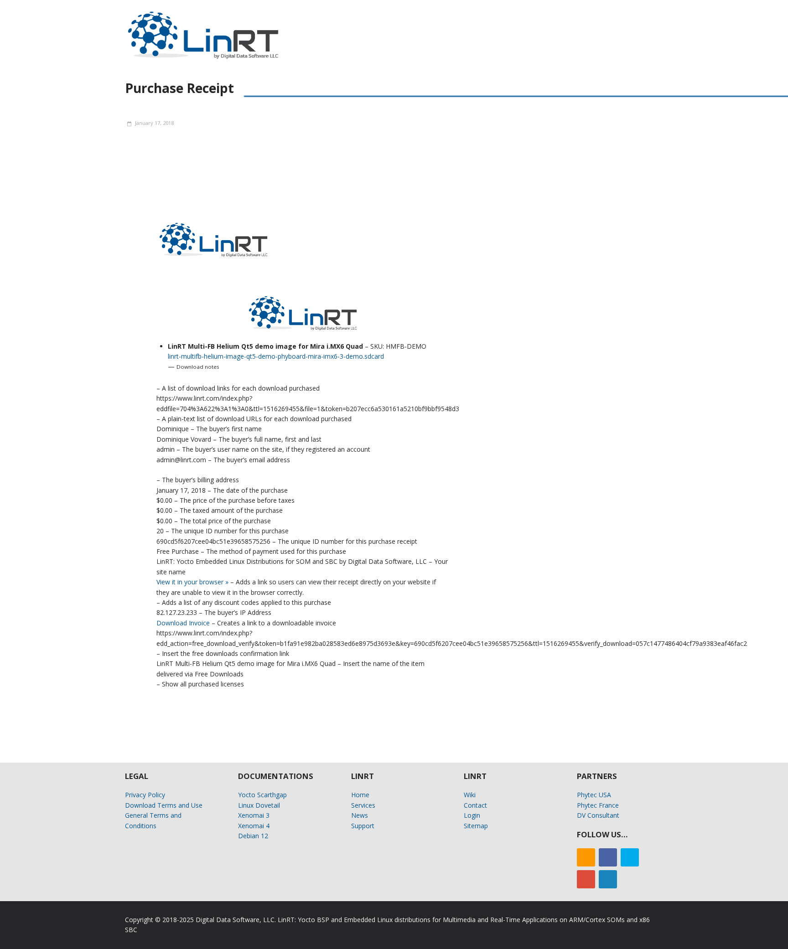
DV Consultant (598, 815)
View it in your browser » (192, 582)
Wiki (470, 794)
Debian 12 (253, 835)
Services (363, 805)
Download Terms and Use (163, 805)
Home (360, 794)
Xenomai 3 (254, 815)
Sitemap (476, 825)
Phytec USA (594, 794)
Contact (475, 805)
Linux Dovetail (259, 805)
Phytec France (598, 805)
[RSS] (586, 857)
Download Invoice (183, 623)
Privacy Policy (145, 794)
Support (362, 825)
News (359, 815)
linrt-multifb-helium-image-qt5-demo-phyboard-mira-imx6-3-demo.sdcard (276, 356)
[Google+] (586, 879)
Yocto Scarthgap (262, 794)
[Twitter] (630, 857)
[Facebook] (608, 857)
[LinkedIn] (608, 879)
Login (472, 815)
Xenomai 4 (254, 825)
